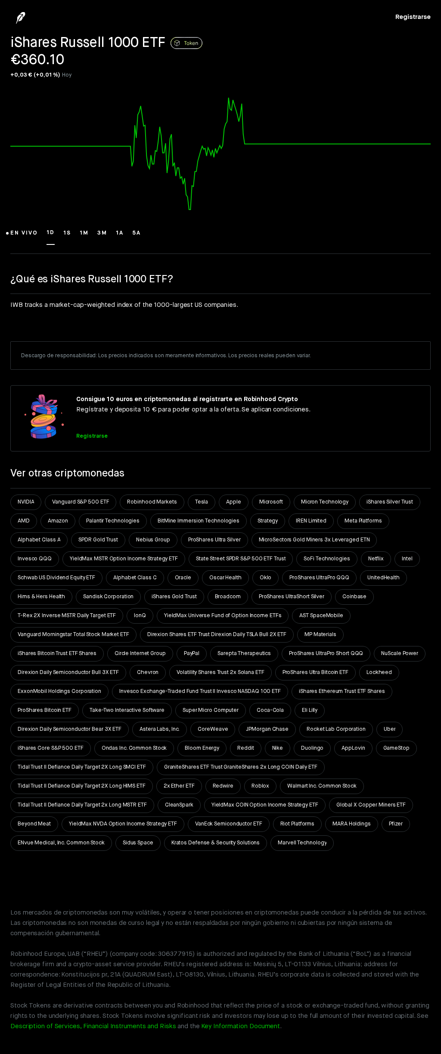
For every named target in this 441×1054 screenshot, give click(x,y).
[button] (24, 237)
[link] (413, 17)
